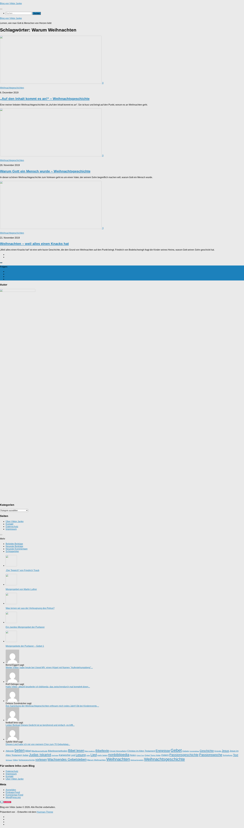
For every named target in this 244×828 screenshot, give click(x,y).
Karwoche (64, 755)
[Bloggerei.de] (5, 802)
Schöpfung (227, 755)
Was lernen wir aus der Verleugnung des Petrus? (30, 608)
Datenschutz (12, 526)
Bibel (28, 750)
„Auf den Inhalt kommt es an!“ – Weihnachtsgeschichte (45, 99)
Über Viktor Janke (15, 521)
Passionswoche (210, 755)
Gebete (185, 751)
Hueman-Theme (45, 812)
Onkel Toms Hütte (153, 755)
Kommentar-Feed (14, 795)
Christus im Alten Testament (141, 751)
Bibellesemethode (39, 751)
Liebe (88, 755)
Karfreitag (55, 755)
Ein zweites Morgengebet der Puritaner (25, 627)
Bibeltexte (102, 750)
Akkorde (10, 751)
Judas (25, 755)
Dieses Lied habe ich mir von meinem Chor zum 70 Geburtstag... (38, 744)
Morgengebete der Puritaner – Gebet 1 (25, 646)
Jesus (225, 750)
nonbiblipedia (118, 755)
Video (15, 760)
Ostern (165, 755)
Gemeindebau (194, 751)
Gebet (176, 750)
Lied (94, 755)
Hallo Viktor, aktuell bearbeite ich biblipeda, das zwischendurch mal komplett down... (48, 687)
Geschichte (207, 750)
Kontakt (9, 524)
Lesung (81, 755)
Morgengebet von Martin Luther (21, 589)
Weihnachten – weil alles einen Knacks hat (34, 244)
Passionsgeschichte (184, 755)
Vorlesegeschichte (26, 760)
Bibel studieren (90, 751)
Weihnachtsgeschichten (12, 88)
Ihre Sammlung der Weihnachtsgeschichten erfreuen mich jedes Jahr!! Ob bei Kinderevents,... (52, 706)
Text (235, 755)
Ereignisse (163, 750)
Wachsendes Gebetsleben (67, 759)
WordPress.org (13, 797)
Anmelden (11, 790)
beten (20, 750)
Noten (133, 755)
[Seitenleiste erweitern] (1, 262)
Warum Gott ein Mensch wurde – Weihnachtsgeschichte (45, 171)
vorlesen (41, 759)
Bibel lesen (76, 750)
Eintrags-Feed (13, 792)
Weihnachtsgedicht (136, 760)
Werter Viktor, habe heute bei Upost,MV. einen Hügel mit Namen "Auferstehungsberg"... (49, 667)
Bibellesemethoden (57, 751)
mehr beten (102, 755)
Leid (73, 755)
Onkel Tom (140, 755)
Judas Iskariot (40, 755)
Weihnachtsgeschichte (164, 759)
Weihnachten (118, 759)
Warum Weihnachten (96, 760)
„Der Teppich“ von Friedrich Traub (22, 570)
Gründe (217, 751)
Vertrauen (9, 760)
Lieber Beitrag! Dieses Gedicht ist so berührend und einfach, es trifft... (40, 725)
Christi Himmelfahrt (118, 751)
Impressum (11, 529)
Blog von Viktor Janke (11, 3)
